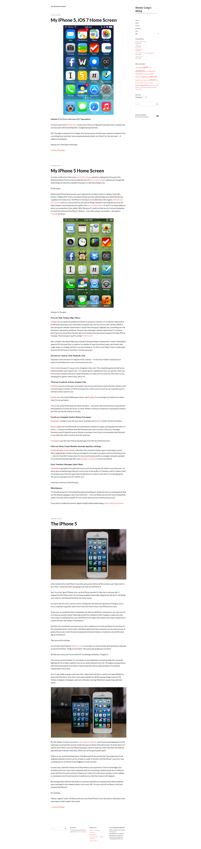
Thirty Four (138, 45)
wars (145, 87)
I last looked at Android (87, 742)
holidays (141, 80)
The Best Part (138, 49)
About (137, 23)
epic (152, 74)
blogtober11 (152, 71)
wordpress (154, 87)
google (137, 80)
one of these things (83, 177)
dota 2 (149, 74)
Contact (137, 25)
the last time (71, 125)
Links (136, 31)
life (156, 80)
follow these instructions (113, 503)
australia (150, 67)
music (150, 82)
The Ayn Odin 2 (139, 56)
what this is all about (81, 831)
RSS (136, 33)
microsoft (146, 82)
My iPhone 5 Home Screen (77, 170)
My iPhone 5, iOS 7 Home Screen (84, 20)
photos (146, 85)
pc (152, 83)
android (141, 67)
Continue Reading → (58, 150)
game (145, 77)
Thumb (54, 214)
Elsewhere (138, 28)
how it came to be (96, 180)
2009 (137, 67)
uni (140, 87)
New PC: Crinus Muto (140, 41)
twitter (137, 87)
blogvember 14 (139, 74)
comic (145, 74)
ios (148, 80)
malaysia (142, 82)
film (142, 76)
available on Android (88, 459)
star (157, 85)
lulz (136, 82)
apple (145, 67)
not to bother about (95, 205)
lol (158, 80)
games (148, 76)
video (142, 87)
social (155, 85)
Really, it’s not (76, 646)
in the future (87, 336)
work (136, 89)
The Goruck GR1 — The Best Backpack (144, 53)
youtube (140, 89)
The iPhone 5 (64, 523)
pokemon (151, 85)
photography (139, 85)
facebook (138, 76)
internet (145, 80)
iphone (152, 80)
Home (137, 20)
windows (148, 87)
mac (138, 82)
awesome (140, 70)
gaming (154, 76)
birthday (146, 71)
